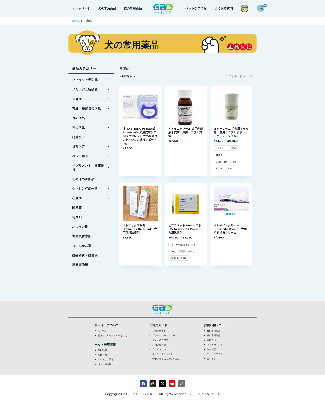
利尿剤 (77, 217)
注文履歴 (211, 349)
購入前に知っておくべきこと (112, 335)
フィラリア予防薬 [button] (85, 80)
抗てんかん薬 (81, 246)
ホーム (76, 21)
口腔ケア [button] (78, 137)
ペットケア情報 (196, 8)
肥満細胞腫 (80, 265)
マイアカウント (215, 344)
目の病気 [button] (78, 118)
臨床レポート (104, 354)
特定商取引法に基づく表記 (165, 358)
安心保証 (102, 330)
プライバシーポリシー (163, 335)
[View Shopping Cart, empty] (261, 8)
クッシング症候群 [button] (85, 188)
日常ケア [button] (78, 146)
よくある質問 (224, 8)
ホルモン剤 (80, 227)
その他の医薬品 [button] (83, 179)
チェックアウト (215, 354)
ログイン (211, 358)
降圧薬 (77, 208)
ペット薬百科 (104, 364)
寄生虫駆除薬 (81, 236)
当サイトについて (161, 349)
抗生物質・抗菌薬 (85, 255)
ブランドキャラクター (163, 354)
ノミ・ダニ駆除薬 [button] (85, 89)
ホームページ (82, 8)
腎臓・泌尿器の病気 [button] (86, 108)
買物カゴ (211, 340)
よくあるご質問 (160, 340)
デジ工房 (194, 394)
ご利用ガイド (159, 330)
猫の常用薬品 (133, 8)
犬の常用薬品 (107, 8)
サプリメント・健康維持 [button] (88, 168)
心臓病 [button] (77, 198)
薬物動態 (102, 350)
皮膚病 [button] (77, 99)
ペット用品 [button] (80, 156)
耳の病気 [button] (78, 127)
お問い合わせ (159, 344)
